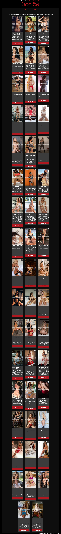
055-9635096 (30, 72)
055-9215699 (17, 72)
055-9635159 (17, 286)
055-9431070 (17, 102)
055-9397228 (30, 133)
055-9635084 (17, 43)
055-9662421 (37, 530)
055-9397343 (30, 255)
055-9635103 (30, 42)
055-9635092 (30, 223)
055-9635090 (30, 101)
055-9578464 (43, 72)
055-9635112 (43, 100)
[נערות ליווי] (30, 6)
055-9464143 (43, 43)
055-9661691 (17, 165)
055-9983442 (30, 315)
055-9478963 (17, 346)
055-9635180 (43, 255)
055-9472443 (17, 378)
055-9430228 (30, 467)
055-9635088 (17, 133)
